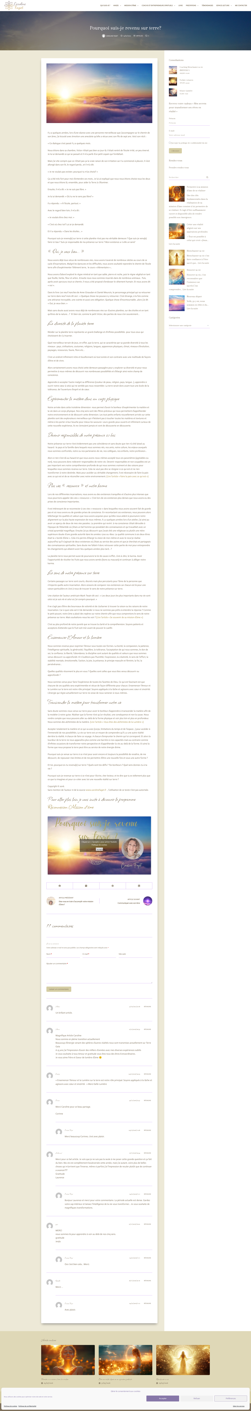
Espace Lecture (222, 5)
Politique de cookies (10, 1406)
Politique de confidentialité (27, 1406)
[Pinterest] (112, 885)
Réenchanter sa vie (195, 251)
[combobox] (187, 177)
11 (148, 36)
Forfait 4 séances (186, 80)
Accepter (163, 1398)
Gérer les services (238, 1406)
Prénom (172, 118)
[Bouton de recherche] (207, 177)
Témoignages (207, 5)
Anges (116, 5)
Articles (139, 36)
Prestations (191, 5)
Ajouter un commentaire (57, 963)
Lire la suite (174, 244)
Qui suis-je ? (105, 5)
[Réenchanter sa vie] (177, 257)
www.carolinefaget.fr (96, 790)
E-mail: (172, 131)
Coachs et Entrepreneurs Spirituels (157, 5)
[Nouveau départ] (177, 303)
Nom (49, 954)
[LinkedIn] (139, 885)
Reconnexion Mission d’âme (70, 807)
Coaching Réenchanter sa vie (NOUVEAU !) (191, 68)
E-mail (86, 954)
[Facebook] (60, 885)
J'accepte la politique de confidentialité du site (189, 143)
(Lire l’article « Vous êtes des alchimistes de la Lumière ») (117, 722)
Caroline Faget (69, 1130)
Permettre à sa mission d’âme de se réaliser (54, 1379)
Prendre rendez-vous (179, 167)
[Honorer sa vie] (177, 277)
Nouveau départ (194, 296)
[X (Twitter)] (86, 885)
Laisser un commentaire (59, 989)
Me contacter (241, 5)
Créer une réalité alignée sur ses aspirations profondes (197, 228)
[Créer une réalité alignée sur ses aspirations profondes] (177, 231)
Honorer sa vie (194, 270)
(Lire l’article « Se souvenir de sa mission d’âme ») (119, 617)
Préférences (231, 1398)
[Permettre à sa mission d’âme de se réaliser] (177, 194)
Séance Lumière (186, 91)
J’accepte (99, 849)
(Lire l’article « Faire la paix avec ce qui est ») (127, 476)
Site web (122, 954)
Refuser (197, 1398)
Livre (180, 5)
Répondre (147, 1006)
